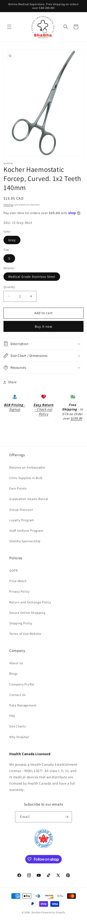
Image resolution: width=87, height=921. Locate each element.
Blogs (13, 673)
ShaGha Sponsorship (25, 541)
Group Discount (21, 509)
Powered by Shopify (53, 912)
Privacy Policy (19, 591)
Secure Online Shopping (27, 613)
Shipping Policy (20, 623)
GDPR (13, 570)
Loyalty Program (21, 520)
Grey (12, 240)
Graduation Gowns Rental (28, 499)
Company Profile (21, 684)
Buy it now (43, 326)
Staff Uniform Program (26, 530)
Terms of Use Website (25, 634)
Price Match (18, 581)
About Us (16, 663)
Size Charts (17, 726)
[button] (9, 27)
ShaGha (36, 912)
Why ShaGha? (19, 737)
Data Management (23, 705)
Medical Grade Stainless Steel (31, 277)
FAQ (12, 716)
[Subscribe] (66, 816)
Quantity (9, 287)
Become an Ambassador (27, 467)
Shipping (8, 204)
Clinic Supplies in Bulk (26, 478)
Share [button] (12, 382)
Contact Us (17, 695)
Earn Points (18, 488)
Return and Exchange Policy (30, 602)
